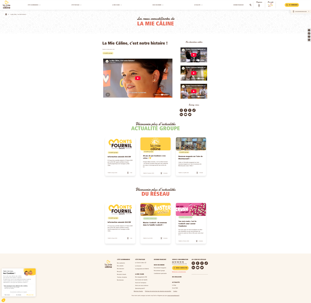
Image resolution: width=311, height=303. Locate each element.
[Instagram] (309, 30)
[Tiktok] (309, 33)
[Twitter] (189, 114)
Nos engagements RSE (141, 277)
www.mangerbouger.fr (173, 295)
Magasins (259, 2)
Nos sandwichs (121, 263)
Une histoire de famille (141, 280)
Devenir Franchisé (160, 259)
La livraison (138, 266)
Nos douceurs (120, 268)
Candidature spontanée (160, 273)
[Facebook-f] (309, 37)
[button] (292, 5)
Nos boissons (120, 280)
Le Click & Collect (139, 262)
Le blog (174, 285)
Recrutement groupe (159, 270)
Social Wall (175, 288)
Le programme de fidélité (142, 268)
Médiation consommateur (179, 272)
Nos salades (120, 266)
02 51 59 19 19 (178, 262)
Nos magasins (177, 277)
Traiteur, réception (122, 277)
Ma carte (270, 2)
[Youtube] (185, 114)
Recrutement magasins (160, 268)
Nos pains (119, 271)
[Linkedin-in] (309, 40)
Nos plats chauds (121, 274)
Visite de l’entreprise (140, 282)
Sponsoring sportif (140, 288)
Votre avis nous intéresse (141, 285)
